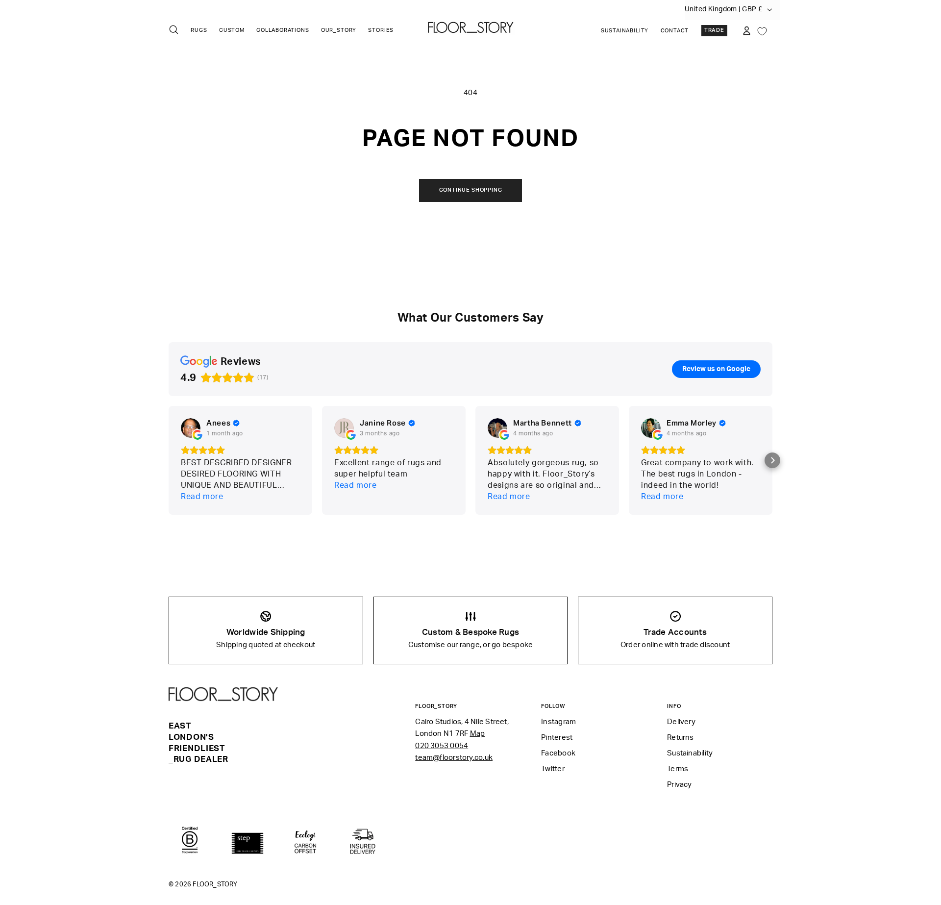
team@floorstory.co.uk (454, 757)
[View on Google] (190, 428)
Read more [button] (202, 497)
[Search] (174, 30)
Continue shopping (470, 190)
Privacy (679, 784)
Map (477, 733)
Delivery (681, 722)
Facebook (558, 753)
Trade (714, 30)
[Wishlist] (762, 30)
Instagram (558, 722)
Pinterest (556, 737)
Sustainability (624, 30)
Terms (677, 769)
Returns (680, 737)
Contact (675, 30)
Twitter (553, 769)
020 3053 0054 (441, 746)
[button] (772, 460)
